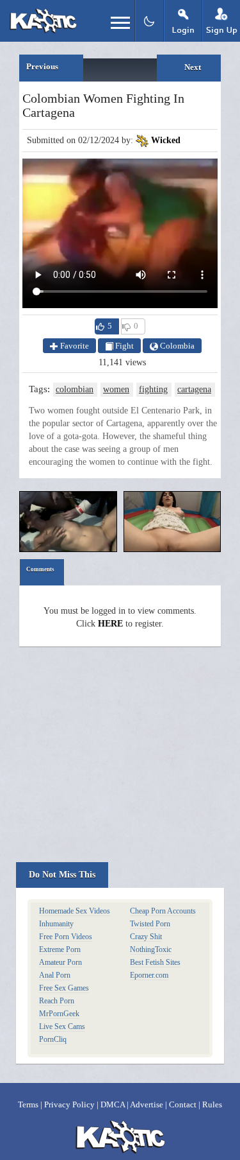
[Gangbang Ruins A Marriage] (68, 521)
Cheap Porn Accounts (163, 910)
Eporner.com (149, 975)
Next (192, 67)
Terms (28, 1104)
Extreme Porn (60, 949)
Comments (40, 569)
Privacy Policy (69, 1104)
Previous (42, 66)
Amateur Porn (60, 962)
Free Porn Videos (65, 936)
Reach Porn (56, 1000)
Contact (182, 1104)
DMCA (112, 1104)
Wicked (165, 140)
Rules (212, 1104)
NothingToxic (151, 949)
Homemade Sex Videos (74, 910)
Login (183, 29)
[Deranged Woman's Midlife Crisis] (172, 521)
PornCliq (53, 1039)
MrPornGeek (59, 1013)
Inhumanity (56, 923)
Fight (123, 346)
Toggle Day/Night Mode (148, 21)
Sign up (221, 29)
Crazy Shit (146, 936)
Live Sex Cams (62, 1026)
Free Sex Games (64, 987)
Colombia (176, 346)
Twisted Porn (150, 923)
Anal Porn (54, 975)
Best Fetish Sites (155, 962)
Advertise (146, 1104)
